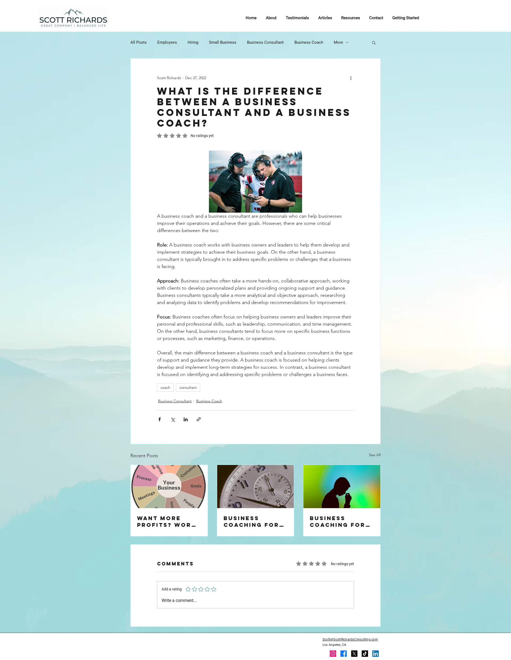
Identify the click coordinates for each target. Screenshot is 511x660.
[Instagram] (333, 653)
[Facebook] (343, 653)
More (338, 42)
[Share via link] (198, 419)
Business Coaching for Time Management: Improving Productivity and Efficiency (254, 521)
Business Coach (308, 42)
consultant (188, 387)
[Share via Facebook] (159, 419)
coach (165, 387)
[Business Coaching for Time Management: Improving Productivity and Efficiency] (255, 486)
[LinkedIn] (375, 653)
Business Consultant (265, 42)
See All (375, 454)
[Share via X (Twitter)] (172, 419)
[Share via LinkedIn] (185, 419)
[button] (373, 42)
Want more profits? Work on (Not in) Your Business (166, 521)
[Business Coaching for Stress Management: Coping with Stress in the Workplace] (341, 486)
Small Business (222, 42)
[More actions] (351, 78)
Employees (167, 42)
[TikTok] (365, 653)
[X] (354, 653)
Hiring (193, 42)
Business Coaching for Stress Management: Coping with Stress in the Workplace (337, 521)
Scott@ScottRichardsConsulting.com (350, 639)
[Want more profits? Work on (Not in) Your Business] (169, 486)
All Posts (138, 42)
